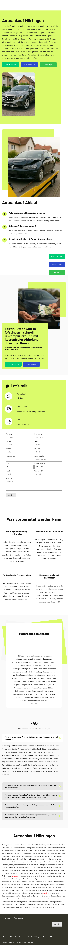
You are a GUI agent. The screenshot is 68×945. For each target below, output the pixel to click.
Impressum (7, 916)
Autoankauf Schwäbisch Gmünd (13, 935)
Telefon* (37, 441)
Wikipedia (15, 875)
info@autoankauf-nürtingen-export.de (31, 412)
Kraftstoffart (10, 463)
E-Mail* (8, 471)
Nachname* (38, 434)
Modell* (37, 449)
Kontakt (57, 923)
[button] (11, 666)
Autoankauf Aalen (49, 935)
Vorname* (9, 434)
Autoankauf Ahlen (9, 941)
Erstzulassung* (11, 456)
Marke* (8, 449)
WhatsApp (48, 65)
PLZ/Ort (8, 441)
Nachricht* (9, 478)
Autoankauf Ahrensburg (25, 941)
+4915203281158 (10, 65)
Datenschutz (18, 916)
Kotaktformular (29, 65)
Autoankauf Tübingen (33, 935)
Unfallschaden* (39, 463)
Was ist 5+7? (38, 471)
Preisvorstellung (39, 456)
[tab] (32, 737)
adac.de (44, 892)
